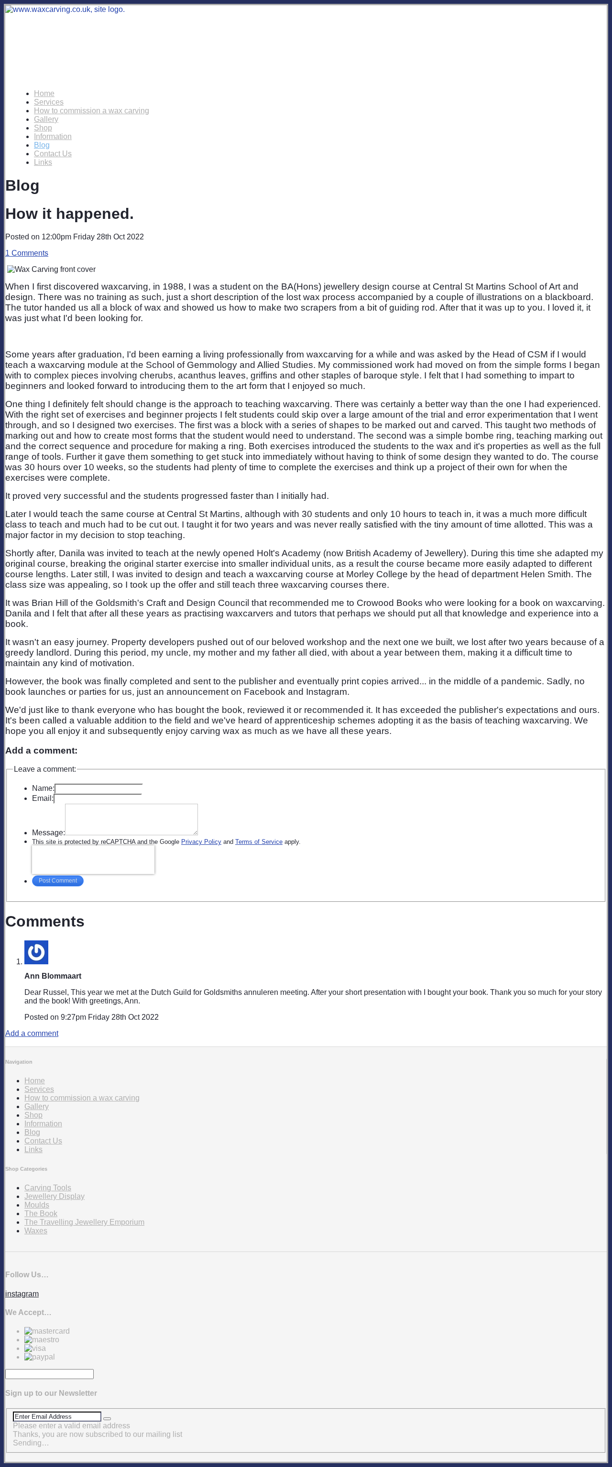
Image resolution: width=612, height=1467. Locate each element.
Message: (48, 833)
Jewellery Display (54, 1196)
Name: (43, 788)
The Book (40, 1213)
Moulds (36, 1205)
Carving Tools (47, 1188)
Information (53, 136)
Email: (43, 798)
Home (44, 93)
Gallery (46, 119)
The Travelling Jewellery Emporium (84, 1222)
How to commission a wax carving (91, 111)
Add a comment (31, 1033)
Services (49, 102)
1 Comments (26, 253)
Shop (43, 128)
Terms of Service (259, 841)
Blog (42, 145)
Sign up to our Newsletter (51, 1393)
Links (43, 162)
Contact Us (53, 154)
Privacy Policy (201, 841)
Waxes (35, 1231)
